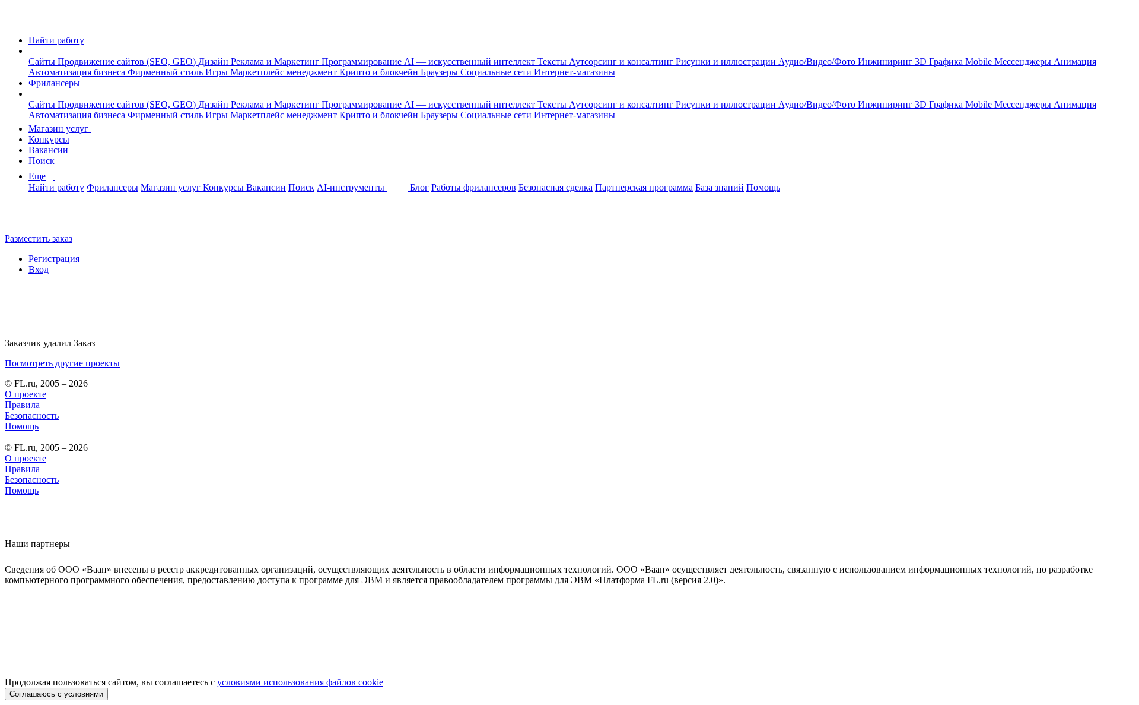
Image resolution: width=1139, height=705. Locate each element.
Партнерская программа (644, 187)
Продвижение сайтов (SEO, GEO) (128, 61)
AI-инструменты (352, 187)
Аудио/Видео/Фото (818, 61)
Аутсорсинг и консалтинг (622, 61)
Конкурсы (48, 139)
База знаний (719, 187)
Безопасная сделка (555, 187)
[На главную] (16, 20)
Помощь (763, 187)
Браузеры (440, 72)
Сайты (43, 61)
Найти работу (56, 40)
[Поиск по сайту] (37, 218)
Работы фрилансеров (473, 187)
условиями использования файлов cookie (300, 682)
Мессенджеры (1024, 61)
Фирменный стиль (166, 72)
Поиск (41, 161)
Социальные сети (497, 72)
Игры (217, 72)
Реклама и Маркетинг (276, 61)
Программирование (363, 61)
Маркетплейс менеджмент (284, 72)
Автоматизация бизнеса (78, 72)
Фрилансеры (54, 83)
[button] (32, 51)
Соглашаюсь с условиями (56, 694)
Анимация (1075, 61)
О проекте (25, 394)
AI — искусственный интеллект (470, 61)
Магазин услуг (59, 129)
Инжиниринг (886, 61)
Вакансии (48, 150)
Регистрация (53, 259)
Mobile (979, 61)
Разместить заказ (38, 238)
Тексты (553, 61)
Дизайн (214, 61)
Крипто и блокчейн (380, 72)
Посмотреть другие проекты (62, 363)
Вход (38, 269)
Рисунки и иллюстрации (727, 61)
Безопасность (32, 415)
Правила (22, 405)
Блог (419, 187)
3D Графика (940, 61)
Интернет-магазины (574, 72)
